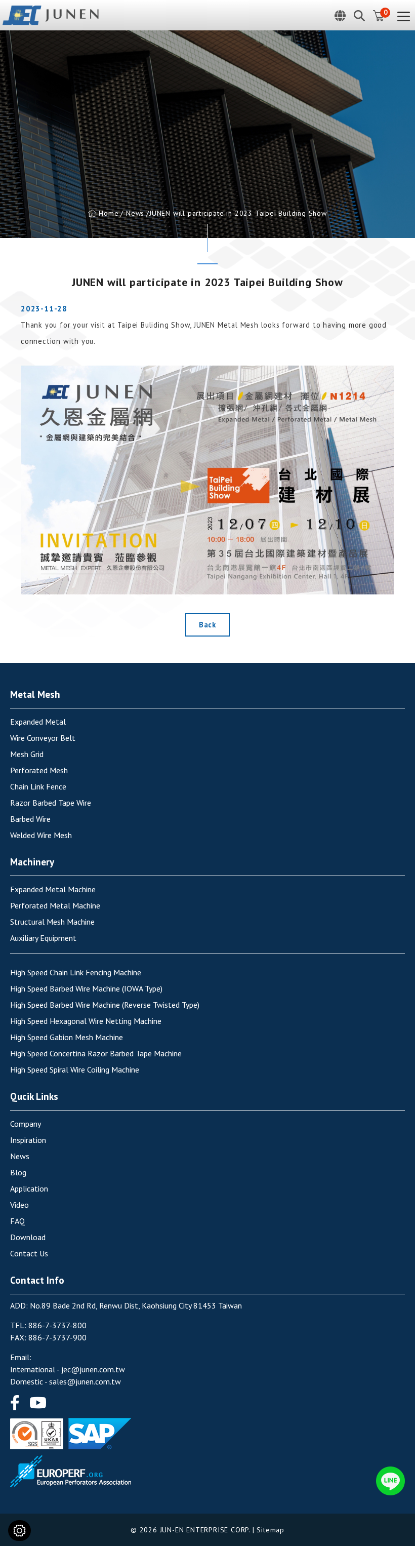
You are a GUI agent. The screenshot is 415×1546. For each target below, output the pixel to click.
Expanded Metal (38, 722)
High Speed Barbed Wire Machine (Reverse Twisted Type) (104, 1005)
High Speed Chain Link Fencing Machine (75, 972)
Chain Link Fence (38, 786)
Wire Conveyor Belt (42, 738)
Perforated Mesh (39, 770)
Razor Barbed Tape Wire (50, 803)
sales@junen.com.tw (85, 1381)
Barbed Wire (30, 819)
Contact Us (29, 1253)
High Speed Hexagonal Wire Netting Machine (85, 1021)
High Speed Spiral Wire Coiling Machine (74, 1069)
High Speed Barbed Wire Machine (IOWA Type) (86, 988)
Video (19, 1205)
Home (108, 213)
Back (207, 624)
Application (29, 1188)
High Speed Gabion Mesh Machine (66, 1037)
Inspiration (28, 1140)
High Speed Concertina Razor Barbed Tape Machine (96, 1053)
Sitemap (270, 1529)
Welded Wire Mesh (41, 835)
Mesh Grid (27, 754)
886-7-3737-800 (57, 1325)
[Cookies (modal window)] (19, 1530)
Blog (18, 1172)
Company (25, 1124)
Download (28, 1237)
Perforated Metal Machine (55, 905)
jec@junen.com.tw (93, 1369)
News (135, 213)
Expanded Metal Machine (53, 889)
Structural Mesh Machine (52, 922)
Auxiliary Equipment (43, 938)
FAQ (17, 1221)
